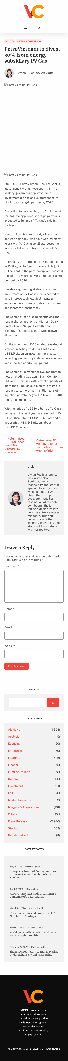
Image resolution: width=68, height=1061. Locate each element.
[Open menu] (26, 28)
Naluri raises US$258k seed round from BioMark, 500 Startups (14, 445)
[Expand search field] (38, 28)
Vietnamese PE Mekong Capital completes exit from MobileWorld (49, 445)
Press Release (17, 821)
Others (12, 814)
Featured (14, 757)
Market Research (19, 800)
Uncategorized (18, 835)
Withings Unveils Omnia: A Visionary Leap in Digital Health (33, 934)
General (13, 779)
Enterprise (15, 750)
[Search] (53, 702)
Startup (13, 828)
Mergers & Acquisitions (29, 41)
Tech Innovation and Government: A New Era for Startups (32, 915)
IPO (10, 793)
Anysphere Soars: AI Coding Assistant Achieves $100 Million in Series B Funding (33, 874)
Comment (11, 566)
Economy (14, 743)
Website (9, 646)
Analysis (13, 736)
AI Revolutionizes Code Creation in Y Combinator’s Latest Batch (33, 895)
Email (9, 627)
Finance (13, 765)
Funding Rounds (19, 772)
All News (9, 41)
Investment (15, 786)
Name (9, 609)
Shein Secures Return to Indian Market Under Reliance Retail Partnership (34, 953)
